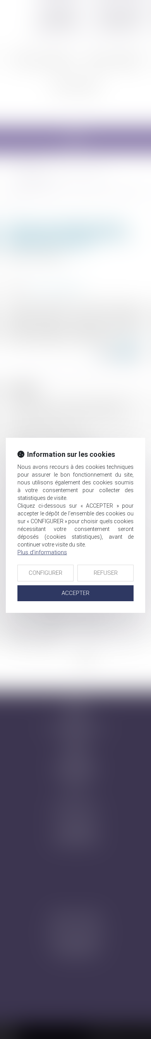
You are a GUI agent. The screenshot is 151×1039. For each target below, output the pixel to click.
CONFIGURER (45, 572)
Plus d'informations (42, 552)
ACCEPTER (75, 593)
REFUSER (106, 572)
